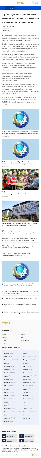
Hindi (7, 405)
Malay (29, 356)
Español (22, 334)
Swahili (28, 399)
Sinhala (27, 392)
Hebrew (8, 402)
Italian (8, 415)
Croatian (9, 373)
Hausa (8, 399)
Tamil (26, 402)
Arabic (8, 356)
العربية (22, 337)
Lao (25, 353)
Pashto (27, 379)
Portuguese (29, 376)
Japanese (9, 418)
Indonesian (12, 412)
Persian (27, 369)
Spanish (28, 395)
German (9, 392)
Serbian (28, 389)
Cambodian (9, 369)
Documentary (24, 340)
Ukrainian (29, 412)
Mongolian (29, 360)
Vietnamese (30, 418)
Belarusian (11, 360)
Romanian (29, 382)
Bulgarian (10, 366)
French (9, 389)
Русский (4, 340)
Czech (8, 376)
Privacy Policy (5, 454)
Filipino (9, 386)
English (4, 334)
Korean (8, 421)
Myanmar (30, 363)
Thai (26, 405)
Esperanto (10, 382)
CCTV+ (4, 343)
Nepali (27, 366)
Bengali (8, 363)
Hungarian (9, 408)
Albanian (8, 353)
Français (4, 337)
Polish (27, 373)
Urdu (26, 415)
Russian (28, 386)
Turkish (27, 408)
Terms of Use (15, 454)
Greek (9, 395)
